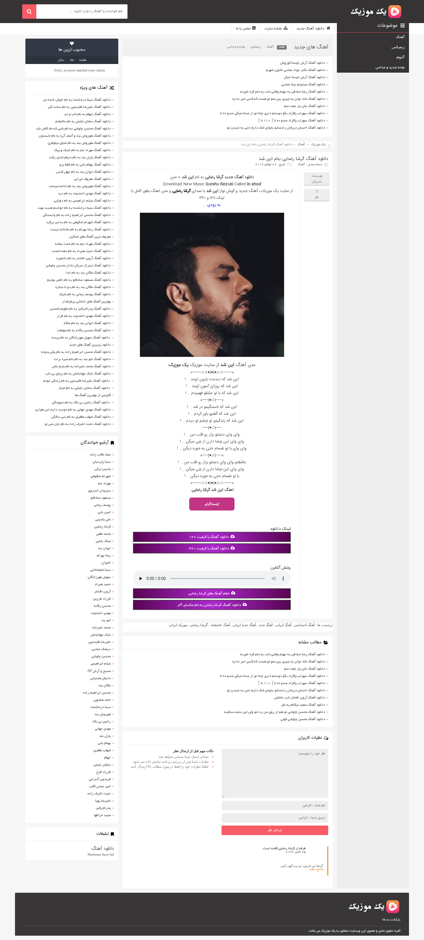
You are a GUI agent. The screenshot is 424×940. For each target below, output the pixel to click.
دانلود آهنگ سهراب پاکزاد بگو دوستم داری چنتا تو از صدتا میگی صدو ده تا (272, 113)
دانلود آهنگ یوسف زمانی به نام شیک (85, 294)
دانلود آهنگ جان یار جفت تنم (304, 106)
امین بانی (104, 512)
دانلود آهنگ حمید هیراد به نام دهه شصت (81, 251)
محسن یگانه (102, 606)
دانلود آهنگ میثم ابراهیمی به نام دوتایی (82, 201)
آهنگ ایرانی (283, 625)
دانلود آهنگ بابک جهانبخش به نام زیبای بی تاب (78, 374)
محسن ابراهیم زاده (97, 693)
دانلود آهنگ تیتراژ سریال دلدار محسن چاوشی (78, 266)
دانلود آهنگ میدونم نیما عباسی (303, 84)
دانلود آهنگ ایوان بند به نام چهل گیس (83, 172)
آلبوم (401, 58)
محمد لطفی (103, 534)
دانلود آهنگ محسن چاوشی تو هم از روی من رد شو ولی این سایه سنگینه (274, 712)
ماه (72, 60)
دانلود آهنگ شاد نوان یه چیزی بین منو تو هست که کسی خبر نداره (278, 99)
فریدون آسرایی (100, 779)
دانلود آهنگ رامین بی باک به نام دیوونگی (81, 402)
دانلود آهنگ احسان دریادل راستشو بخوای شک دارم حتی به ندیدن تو (276, 128)
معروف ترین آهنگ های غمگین (90, 237)
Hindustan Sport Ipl (101, 854)
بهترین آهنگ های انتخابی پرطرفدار (86, 302)
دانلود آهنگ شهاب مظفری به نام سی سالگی (81, 417)
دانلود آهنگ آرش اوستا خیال (304, 77)
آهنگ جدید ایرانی (244, 625)
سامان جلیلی (102, 765)
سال (61, 60)
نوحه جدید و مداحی (390, 68)
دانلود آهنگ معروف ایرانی (92, 179)
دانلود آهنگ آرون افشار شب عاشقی (299, 698)
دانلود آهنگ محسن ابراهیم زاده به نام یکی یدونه (76, 352)
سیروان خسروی (99, 491)
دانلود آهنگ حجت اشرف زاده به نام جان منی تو (78, 424)
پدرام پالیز (103, 808)
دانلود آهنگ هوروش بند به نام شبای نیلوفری (79, 143)
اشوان (106, 563)
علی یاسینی (103, 519)
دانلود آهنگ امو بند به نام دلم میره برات (82, 359)
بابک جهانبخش (101, 635)
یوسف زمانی (102, 505)
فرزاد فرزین (102, 599)
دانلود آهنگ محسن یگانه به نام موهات (84, 330)
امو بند (106, 620)
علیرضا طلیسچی (100, 642)
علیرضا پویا (103, 801)
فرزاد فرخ (103, 772)
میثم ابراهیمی (101, 664)
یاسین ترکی (103, 469)
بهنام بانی (104, 743)
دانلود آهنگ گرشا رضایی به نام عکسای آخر (209, 605)
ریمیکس (255, 47)
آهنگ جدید (265, 625)
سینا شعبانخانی (100, 570)
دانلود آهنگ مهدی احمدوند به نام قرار (84, 316)
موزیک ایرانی (178, 625)
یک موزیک (318, 144)
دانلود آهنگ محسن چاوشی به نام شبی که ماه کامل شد (73, 129)
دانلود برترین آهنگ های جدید (90, 345)
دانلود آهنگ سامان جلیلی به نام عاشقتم (83, 121)
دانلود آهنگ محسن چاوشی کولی (303, 719)
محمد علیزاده (101, 628)
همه (281, 47)
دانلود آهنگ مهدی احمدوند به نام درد (84, 193)
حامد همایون (102, 700)
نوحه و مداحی (236, 47)
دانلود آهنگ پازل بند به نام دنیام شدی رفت (80, 157)
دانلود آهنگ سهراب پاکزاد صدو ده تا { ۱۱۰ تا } (291, 121)
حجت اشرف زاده (99, 794)
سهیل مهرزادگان (99, 577)
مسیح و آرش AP (99, 671)
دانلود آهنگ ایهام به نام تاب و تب (87, 114)
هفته (82, 60)
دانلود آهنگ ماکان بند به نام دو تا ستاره (83, 287)
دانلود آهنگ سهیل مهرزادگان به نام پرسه (81, 338)
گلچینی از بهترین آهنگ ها (93, 395)
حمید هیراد (103, 584)
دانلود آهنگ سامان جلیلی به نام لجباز (84, 388)
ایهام (107, 758)
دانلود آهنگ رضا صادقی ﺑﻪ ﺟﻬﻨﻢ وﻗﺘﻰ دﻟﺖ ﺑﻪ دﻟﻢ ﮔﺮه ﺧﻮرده (282, 92)
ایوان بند (104, 548)
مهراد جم (104, 483)
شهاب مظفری (102, 750)
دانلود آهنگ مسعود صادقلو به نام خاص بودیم (79, 280)
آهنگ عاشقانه (220, 625)
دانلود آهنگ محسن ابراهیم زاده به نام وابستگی (77, 215)
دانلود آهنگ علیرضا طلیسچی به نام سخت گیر (79, 107)
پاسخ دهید (316, 869)
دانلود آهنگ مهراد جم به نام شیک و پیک (82, 150)
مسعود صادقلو (101, 498)
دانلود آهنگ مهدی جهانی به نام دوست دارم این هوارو (73, 410)
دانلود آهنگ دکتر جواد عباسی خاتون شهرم (295, 70)
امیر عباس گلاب (100, 786)
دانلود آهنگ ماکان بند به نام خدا (88, 273)
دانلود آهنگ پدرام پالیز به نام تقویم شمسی (80, 309)
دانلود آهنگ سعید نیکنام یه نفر (303, 705)
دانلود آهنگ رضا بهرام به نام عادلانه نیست (80, 229)
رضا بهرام (104, 555)
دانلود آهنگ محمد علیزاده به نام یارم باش (81, 366)
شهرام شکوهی (101, 476)
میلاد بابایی (103, 541)
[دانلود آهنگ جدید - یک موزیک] (376, 11)
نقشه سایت (273, 29)
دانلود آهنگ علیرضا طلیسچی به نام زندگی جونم (77, 381)
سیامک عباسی (101, 649)
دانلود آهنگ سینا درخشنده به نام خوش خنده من (77, 100)
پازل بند (105, 736)
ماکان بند (104, 685)
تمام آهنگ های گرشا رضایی (209, 594)
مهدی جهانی (103, 729)
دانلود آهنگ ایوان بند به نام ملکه (87, 323)
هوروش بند (102, 714)
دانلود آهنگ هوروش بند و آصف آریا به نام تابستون (75, 136)
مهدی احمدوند (101, 613)
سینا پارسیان (102, 462)
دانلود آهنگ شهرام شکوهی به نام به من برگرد (78, 222)
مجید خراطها (102, 815)
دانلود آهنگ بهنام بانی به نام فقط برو (85, 165)
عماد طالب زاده (100, 455)
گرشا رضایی (181, 191)
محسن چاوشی (101, 656)
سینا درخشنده (101, 707)
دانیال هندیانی (100, 678)
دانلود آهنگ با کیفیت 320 (209, 549)
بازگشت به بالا (391, 920)
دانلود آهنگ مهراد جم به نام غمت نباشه (83, 244)
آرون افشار (102, 592)
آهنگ (270, 47)
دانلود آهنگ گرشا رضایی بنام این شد (293, 159)
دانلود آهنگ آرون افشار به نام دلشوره (83, 258)
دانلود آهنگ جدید (311, 29)
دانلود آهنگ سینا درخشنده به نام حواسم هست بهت (74, 208)
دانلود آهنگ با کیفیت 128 (209, 537)
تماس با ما (243, 29)
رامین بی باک (101, 722)
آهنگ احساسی (304, 625)
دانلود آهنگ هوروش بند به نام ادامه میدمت (80, 186)
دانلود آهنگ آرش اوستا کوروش (302, 63)
